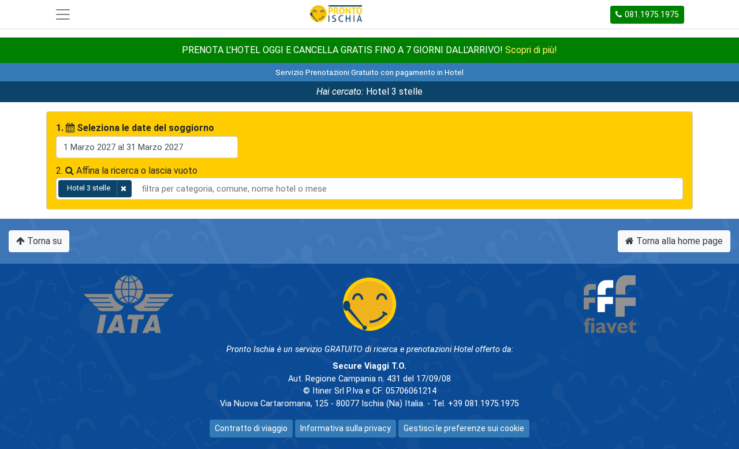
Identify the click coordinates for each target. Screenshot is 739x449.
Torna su (43, 240)
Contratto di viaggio (251, 428)
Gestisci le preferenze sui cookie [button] (464, 428)
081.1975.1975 (652, 14)
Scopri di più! (531, 49)
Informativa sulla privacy (345, 428)
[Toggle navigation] (63, 14)
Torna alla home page (678, 240)
